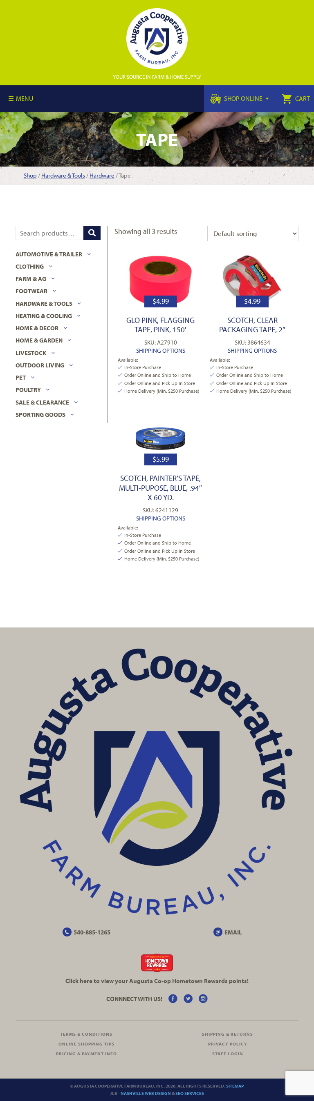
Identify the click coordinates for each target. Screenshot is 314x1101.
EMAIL (233, 932)
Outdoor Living (40, 365)
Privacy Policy (227, 1044)
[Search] (92, 233)
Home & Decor (37, 328)
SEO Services (189, 1093)
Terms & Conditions (86, 1034)
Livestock (31, 353)
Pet (21, 377)
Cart (302, 98)
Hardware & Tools (63, 175)
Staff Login (227, 1054)
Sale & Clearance (42, 402)
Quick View (160, 280)
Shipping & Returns (227, 1034)
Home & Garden (39, 340)
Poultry (28, 390)
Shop (30, 175)
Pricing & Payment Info (86, 1054)
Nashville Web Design (146, 1093)
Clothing (30, 266)
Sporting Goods (40, 414)
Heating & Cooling (44, 316)
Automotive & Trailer (49, 254)
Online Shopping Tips (86, 1044)
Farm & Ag (31, 278)
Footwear (31, 291)
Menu (24, 98)
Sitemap (235, 1086)
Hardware (102, 175)
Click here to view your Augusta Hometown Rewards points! (157, 981)
